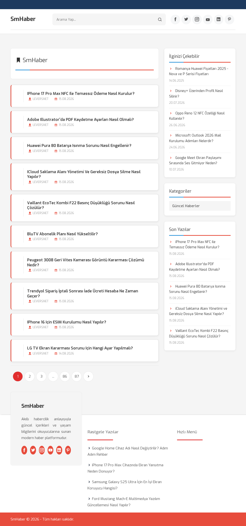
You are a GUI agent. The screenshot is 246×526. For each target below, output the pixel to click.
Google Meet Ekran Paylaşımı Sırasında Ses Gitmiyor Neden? (195, 160)
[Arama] (159, 19)
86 (65, 376)
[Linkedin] (218, 19)
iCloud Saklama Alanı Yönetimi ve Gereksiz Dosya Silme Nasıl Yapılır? (84, 174)
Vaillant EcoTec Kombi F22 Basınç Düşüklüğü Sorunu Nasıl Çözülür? (81, 205)
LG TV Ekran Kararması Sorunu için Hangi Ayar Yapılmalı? (80, 348)
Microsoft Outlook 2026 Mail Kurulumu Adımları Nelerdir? (195, 138)
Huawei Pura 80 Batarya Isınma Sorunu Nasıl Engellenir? (79, 145)
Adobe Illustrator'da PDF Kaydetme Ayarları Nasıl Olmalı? (80, 119)
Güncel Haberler (186, 206)
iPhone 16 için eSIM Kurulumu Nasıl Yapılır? (66, 322)
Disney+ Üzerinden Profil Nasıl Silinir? (196, 94)
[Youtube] (208, 19)
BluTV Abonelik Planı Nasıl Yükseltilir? (62, 234)
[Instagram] (197, 19)
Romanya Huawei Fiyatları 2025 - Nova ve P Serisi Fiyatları (198, 71)
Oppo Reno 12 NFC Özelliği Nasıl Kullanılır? (197, 116)
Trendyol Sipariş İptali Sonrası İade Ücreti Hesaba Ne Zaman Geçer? (82, 294)
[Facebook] (175, 19)
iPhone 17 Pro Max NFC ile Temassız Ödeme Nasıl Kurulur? (81, 93)
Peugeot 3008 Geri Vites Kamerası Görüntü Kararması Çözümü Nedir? (85, 262)
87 (77, 376)
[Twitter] (186, 19)
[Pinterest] (229, 19)
